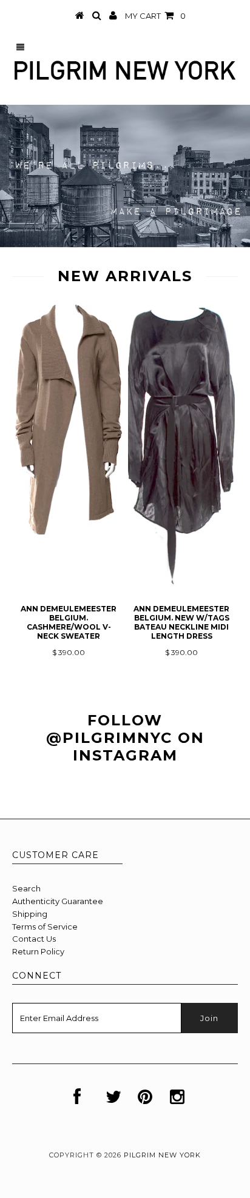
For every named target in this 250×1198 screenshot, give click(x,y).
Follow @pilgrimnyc (109, 729)
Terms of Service (45, 926)
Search (26, 888)
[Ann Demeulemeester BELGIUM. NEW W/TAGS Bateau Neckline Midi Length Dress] (181, 583)
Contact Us (34, 938)
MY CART (155, 16)
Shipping (29, 914)
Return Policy (38, 951)
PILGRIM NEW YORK (162, 1155)
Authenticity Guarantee (57, 901)
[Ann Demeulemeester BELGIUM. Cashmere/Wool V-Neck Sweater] (68, 531)
